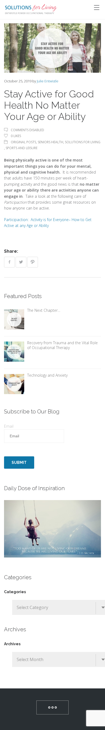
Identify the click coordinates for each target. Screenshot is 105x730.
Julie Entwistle (47, 81)
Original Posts (23, 142)
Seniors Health (50, 142)
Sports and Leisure (21, 148)
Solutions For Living (82, 142)
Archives (12, 644)
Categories (15, 592)
